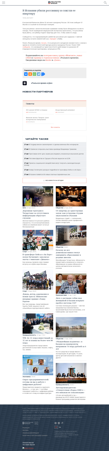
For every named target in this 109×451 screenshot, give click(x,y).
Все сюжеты (55, 127)
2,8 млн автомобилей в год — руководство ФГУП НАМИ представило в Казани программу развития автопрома (70, 393)
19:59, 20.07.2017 (28, 18)
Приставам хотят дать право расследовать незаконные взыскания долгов (54, 154)
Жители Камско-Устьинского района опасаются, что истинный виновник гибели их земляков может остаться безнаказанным (36, 218)
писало (43, 43)
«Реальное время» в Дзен (41, 83)
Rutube (48, 60)
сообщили (26, 47)
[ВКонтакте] (26, 74)
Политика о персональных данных (35, 435)
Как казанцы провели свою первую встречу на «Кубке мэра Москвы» (37, 259)
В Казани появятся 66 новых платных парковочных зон (47, 174)
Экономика (27, 376)
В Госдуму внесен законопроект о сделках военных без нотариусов (51, 144)
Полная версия (28, 443)
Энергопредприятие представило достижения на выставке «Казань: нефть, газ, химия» (38, 344)
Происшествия (61, 295)
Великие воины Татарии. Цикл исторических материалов (37, 120)
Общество (59, 208)
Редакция (26, 428)
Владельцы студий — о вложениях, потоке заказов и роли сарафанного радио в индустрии (69, 216)
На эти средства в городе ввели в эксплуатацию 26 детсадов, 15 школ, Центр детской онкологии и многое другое (71, 349)
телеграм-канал (51, 55)
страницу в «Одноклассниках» (46, 58)
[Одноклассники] (30, 74)
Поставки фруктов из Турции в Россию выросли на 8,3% (47, 158)
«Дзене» (56, 60)
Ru (56, 427)
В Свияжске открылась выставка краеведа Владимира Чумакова (50, 149)
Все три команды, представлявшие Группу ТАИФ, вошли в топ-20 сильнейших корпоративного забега (36, 301)
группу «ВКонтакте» (67, 55)
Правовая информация (31, 433)
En (60, 427)
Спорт (25, 251)
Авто (24, 208)
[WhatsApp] (34, 74)
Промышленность (29, 335)
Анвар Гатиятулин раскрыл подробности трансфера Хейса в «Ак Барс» (52, 170)
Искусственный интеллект (65, 111)
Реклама (26, 430)
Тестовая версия (29, 445)
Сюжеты (30, 103)
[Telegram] (38, 74)
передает (53, 39)
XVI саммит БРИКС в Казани (36, 111)
